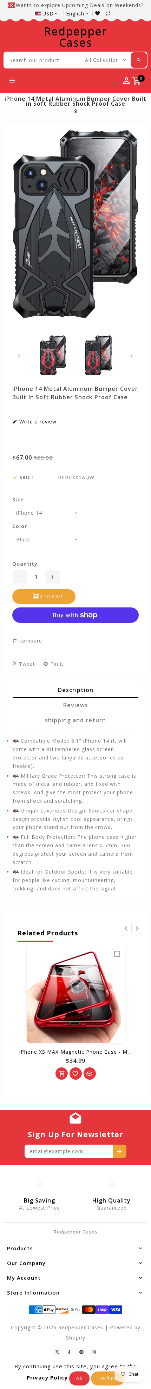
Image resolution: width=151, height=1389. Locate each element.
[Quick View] (90, 1073)
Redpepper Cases (75, 37)
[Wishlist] (99, 13)
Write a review (37, 421)
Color (19, 526)
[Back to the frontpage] (75, 111)
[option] (53, 355)
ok (79, 1378)
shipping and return (75, 720)
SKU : (26, 477)
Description (75, 690)
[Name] (119, 1151)
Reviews (75, 705)
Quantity (25, 563)
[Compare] (111, 13)
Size (18, 499)
